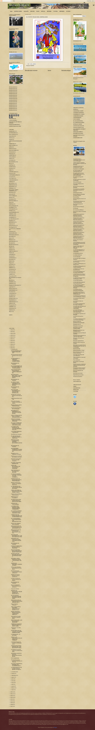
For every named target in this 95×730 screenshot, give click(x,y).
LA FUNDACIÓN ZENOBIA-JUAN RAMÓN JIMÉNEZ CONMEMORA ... (15, 508)
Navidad (11, 243)
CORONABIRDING (77, 117)
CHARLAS (11, 166)
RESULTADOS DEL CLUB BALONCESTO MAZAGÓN (16, 621)
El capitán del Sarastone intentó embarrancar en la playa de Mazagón (78, 174)
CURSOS (11, 181)
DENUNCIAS (12, 184)
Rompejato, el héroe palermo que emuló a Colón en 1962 (79, 368)
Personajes (11, 259)
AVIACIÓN (11, 156)
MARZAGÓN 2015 (13, 106)
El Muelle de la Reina (77, 192)
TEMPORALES (12, 301)
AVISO (10, 158)
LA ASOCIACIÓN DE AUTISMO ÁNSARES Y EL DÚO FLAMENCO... (16, 475)
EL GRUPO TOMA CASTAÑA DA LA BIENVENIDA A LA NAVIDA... (15, 384)
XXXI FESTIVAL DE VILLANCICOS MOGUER (15, 471)
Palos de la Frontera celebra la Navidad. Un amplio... (16, 402)
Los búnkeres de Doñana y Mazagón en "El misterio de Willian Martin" (79, 293)
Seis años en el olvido (77, 373)
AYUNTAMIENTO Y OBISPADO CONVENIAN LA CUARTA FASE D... (15, 360)
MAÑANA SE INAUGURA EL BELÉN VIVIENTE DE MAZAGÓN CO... (16, 592)
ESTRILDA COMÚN (77, 124)
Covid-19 (11, 176)
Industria (11, 223)
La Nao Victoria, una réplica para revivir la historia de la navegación (79, 275)
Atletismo (11, 153)
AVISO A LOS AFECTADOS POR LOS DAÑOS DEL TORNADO (16, 639)
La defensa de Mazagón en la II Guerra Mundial (79, 267)
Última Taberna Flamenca (14, 604)
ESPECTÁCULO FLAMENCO (14, 497)
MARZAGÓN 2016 (13, 105)
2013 (11, 695)
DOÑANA (43, 11)
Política (10, 266)
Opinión (11, 249)
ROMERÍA (11, 281)
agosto (12, 677)
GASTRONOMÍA (12, 212)
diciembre (13, 349)
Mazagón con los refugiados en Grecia (16, 454)
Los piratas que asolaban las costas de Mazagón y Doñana (79, 296)
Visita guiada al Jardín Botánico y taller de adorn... (16, 617)
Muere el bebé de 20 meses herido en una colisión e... (16, 586)
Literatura (11, 231)
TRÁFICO (11, 303)
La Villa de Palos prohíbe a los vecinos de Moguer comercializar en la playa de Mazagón (79, 286)
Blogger (55, 727)
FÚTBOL (11, 210)
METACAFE (76, 389)
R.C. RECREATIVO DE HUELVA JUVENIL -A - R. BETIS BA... (16, 437)
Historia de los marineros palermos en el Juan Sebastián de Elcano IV (78, 226)
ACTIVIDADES (12, 132)
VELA (10, 311)
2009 (11, 702)
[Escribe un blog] (31, 64)
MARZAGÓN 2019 (13, 100)
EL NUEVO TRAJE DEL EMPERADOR (16, 463)
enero (12, 689)
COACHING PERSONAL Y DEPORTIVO (16, 432)
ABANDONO (12, 131)
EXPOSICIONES (12, 200)
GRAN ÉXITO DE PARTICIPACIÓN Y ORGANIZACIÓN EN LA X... (16, 540)
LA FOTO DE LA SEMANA (15, 228)
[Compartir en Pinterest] (35, 64)
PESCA (10, 261)
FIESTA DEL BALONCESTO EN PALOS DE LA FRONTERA (15, 467)
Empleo (10, 197)
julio (12, 678)
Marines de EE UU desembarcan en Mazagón (78, 322)
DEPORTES (62, 11)
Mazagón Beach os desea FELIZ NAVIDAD (16, 405)
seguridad (11, 286)
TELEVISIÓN (12, 300)
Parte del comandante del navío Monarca (78, 355)
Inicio (11, 11)
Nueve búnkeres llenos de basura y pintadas (78, 352)
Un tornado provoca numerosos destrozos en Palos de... (16, 660)
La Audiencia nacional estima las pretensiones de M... (16, 650)
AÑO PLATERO (12, 145)
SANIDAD (11, 283)
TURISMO (11, 306)
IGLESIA (11, 220)
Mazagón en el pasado (78, 325)
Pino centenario (76, 359)
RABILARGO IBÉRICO (78, 131)
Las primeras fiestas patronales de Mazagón (78, 290)
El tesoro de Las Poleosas (78, 206)
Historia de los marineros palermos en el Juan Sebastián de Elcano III (78, 222)
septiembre (13, 675)
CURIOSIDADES (12, 180)
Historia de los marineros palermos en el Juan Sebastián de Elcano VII (78, 237)
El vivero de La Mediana (78, 209)
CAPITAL (11, 165)
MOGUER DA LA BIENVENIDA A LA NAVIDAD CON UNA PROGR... (16, 412)
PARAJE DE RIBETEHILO (14, 124)
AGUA (10, 137)
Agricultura (11, 136)
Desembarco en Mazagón (78, 168)
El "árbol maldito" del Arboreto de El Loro (77, 171)
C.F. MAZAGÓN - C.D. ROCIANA (15, 635)
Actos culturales (12, 134)
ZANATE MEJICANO (77, 137)
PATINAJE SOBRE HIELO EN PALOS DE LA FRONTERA (16, 547)
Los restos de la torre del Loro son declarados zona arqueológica (79, 307)
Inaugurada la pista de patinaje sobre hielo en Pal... (16, 395)
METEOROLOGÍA (13, 234)
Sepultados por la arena (78, 374)
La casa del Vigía (76, 256)
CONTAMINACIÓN (13, 175)
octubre (13, 673)
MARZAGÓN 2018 (13, 101)
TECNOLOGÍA (12, 298)
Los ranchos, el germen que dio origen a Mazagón (79, 304)
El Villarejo (75, 208)
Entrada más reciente (31, 70)
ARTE (10, 147)
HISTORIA (49, 11)
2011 (11, 699)
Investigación (12, 227)
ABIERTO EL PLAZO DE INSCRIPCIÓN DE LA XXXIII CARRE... (16, 625)
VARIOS (11, 309)
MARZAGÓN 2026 (13, 88)
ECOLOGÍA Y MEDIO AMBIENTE (13, 190)
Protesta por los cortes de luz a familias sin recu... (16, 457)
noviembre (13, 671)
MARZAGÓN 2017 (13, 103)
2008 (11, 704)
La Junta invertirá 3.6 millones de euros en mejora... (16, 579)
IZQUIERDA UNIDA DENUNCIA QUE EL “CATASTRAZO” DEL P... (16, 560)
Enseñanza (11, 199)
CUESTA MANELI (13, 120)
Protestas (11, 271)
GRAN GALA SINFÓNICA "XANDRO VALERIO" (16, 564)
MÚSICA (11, 239)
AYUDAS (11, 160)
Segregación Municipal (14, 285)
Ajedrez (10, 139)
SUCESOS (68, 11)
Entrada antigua (66, 70)
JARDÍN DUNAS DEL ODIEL (15, 126)
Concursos (11, 173)
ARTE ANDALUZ (77, 381)
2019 (11, 342)
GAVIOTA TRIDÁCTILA (78, 127)
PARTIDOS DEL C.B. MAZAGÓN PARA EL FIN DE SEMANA (16, 479)
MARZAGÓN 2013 (13, 110)
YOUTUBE (75, 391)
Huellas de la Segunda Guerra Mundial (16, 524)
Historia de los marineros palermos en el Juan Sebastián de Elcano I (78, 215)
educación (11, 194)
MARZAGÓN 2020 (13, 98)
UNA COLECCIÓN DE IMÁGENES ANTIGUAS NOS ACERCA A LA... (15, 608)
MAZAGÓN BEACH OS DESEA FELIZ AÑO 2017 (16, 351)
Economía (11, 192)
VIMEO (74, 386)
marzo (12, 686)
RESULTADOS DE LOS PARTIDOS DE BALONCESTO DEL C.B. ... (16, 531)
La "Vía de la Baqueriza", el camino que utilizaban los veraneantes (78, 250)
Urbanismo (11, 308)
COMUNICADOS (12, 171)
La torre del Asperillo (77, 280)
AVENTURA (11, 155)
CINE (10, 170)
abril (12, 684)
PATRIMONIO (12, 257)
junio (12, 680)
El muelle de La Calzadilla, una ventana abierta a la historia (79, 190)
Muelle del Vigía (76, 348)
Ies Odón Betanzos (13, 218)
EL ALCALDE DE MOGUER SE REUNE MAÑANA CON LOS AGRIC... (16, 597)
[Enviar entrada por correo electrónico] (28, 63)
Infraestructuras (12, 225)
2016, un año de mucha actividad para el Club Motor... (16, 568)
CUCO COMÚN (76, 119)
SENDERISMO (12, 290)
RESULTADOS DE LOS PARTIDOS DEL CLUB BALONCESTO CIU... (16, 527)
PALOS (37, 11)
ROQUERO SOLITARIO (78, 133)
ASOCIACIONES (12, 150)
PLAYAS (11, 264)
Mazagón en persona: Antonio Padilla (77, 328)
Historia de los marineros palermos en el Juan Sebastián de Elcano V (78, 229)
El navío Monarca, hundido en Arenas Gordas (79, 195)
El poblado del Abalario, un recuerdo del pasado (79, 202)
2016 (11, 347)
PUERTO (11, 274)
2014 (11, 693)
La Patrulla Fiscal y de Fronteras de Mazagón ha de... (16, 642)
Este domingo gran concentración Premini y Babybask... (16, 571)
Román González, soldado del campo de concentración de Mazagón (79, 365)
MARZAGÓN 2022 (13, 95)
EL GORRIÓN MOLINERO (78, 122)
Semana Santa (12, 288)
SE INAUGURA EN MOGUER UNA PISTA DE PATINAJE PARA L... (16, 555)
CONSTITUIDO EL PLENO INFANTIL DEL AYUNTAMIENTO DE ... (16, 515)
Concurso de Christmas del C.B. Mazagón (16, 408)
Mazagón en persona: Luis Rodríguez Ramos (78, 331)
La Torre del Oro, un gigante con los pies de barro (79, 283)
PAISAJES (11, 254)
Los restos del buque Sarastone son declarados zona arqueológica (78, 310)
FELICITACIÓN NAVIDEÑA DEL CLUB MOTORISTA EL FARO (16, 535)
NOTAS (10, 246)
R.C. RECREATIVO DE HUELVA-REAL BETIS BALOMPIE (16, 487)
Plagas (10, 262)
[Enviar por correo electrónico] (30, 64)
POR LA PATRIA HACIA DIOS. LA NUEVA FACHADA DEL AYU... (16, 416)
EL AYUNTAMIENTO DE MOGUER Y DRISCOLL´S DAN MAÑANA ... (16, 367)
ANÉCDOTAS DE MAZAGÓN (15, 141)
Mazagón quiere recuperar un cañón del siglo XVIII (79, 336)
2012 (11, 697)
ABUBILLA (75, 109)
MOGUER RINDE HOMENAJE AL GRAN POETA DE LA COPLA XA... (16, 450)
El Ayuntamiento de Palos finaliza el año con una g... (16, 355)
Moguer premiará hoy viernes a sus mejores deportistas (16, 483)
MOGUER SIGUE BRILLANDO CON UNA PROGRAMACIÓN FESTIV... (16, 376)
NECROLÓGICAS (13, 244)
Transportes (11, 304)
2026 (11, 329)
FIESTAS (11, 204)
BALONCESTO (12, 161)
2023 (11, 335)
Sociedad (11, 291)
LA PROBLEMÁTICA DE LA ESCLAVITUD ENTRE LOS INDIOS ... (16, 668)
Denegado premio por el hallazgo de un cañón (78, 167)
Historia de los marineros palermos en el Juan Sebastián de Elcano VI (78, 233)
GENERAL (11, 213)
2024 (11, 333)
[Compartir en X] (32, 64)
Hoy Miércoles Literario (16, 434)
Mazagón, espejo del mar (78, 340)
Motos (10, 238)
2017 (11, 346)
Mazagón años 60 (77, 324)
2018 (11, 344)
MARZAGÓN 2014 (13, 108)
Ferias (10, 202)
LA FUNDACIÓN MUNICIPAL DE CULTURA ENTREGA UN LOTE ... (16, 428)
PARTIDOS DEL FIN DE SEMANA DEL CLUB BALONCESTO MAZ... (16, 646)
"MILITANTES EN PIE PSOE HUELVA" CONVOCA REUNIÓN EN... (16, 371)
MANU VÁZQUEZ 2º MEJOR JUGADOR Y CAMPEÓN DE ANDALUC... (16, 613)
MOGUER (32, 11)
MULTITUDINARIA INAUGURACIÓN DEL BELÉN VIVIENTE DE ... (16, 550)
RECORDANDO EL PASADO (15, 277)
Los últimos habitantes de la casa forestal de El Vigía (79, 319)
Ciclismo (11, 168)
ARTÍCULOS (12, 148)
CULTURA (55, 11)
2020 (11, 340)
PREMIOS (11, 267)
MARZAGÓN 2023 (13, 93)
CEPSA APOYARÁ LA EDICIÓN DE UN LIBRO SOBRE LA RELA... (16, 491)
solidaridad (11, 293)
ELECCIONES (12, 195)
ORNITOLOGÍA (12, 251)
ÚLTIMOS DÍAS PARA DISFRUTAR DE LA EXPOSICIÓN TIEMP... (16, 500)
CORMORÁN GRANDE (78, 115)
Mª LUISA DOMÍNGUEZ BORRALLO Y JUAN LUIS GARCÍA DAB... (16, 423)
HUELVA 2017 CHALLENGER (15, 504)
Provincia (11, 272)
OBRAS (10, 247)
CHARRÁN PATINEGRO (78, 112)
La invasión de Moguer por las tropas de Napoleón (79, 272)
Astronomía (11, 151)
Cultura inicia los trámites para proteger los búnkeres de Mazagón (79, 163)
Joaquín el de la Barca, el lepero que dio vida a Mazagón (78, 247)
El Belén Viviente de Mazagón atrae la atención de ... (15, 575)
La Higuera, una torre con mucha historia (78, 269)
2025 (11, 331)
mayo (12, 682)
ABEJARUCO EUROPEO (78, 107)
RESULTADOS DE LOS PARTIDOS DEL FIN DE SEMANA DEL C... (16, 601)
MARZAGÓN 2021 (13, 96)
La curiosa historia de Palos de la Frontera (79, 261)
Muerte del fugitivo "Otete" (78, 350)
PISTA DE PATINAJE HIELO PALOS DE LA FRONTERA (16, 420)
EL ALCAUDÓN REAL (78, 120)
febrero (13, 687)
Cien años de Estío (15, 588)
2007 (11, 706)
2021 (11, 338)
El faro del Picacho (77, 182)
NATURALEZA (12, 241)
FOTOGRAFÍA (12, 209)
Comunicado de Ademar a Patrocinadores (16, 494)
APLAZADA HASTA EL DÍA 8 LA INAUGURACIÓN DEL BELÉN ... (16, 655)
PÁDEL (10, 252)
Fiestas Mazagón (12, 205)
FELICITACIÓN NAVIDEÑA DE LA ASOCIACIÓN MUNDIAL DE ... (15, 391)
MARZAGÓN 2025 (13, 90)
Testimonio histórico (77, 376)
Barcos (10, 163)
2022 (11, 337)
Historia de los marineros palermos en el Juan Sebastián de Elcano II (78, 218)
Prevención (11, 269)
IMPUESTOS (12, 222)
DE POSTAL (11, 183)
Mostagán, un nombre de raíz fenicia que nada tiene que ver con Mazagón (79, 346)
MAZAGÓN (26, 11)
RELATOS (11, 280)
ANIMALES (11, 143)
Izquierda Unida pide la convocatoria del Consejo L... (16, 459)
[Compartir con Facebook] (34, 64)
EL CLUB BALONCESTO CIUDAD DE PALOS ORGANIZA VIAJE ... (16, 511)
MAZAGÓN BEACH (19, 4)
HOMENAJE (11, 217)
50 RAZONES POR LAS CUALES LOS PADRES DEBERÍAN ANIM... (16, 631)
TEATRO (32, 65)
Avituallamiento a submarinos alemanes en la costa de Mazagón (79, 159)
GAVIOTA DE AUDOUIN (78, 125)
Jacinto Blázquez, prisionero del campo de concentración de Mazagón (79, 243)
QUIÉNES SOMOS (18, 11)
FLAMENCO (12, 207)
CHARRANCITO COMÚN (78, 114)
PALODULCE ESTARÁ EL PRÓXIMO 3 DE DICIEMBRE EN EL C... (16, 664)
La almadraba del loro (78, 253)
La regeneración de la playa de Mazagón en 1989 (79, 278)
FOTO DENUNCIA (15, 658)
